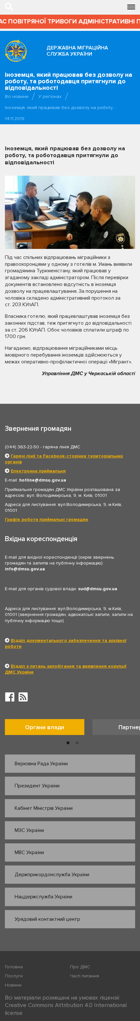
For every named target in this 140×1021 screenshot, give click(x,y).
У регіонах (50, 96)
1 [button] (68, 743)
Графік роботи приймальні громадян (46, 519)
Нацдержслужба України (43, 896)
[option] (48, 728)
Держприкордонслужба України (52, 874)
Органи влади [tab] (44, 727)
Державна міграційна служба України (77, 51)
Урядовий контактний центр (47, 919)
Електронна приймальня (38, 471)
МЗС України (29, 830)
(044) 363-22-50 (22, 447)
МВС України (29, 852)
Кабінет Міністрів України (44, 808)
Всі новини (16, 96)
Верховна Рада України (41, 763)
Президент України (37, 786)
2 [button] (77, 743)
